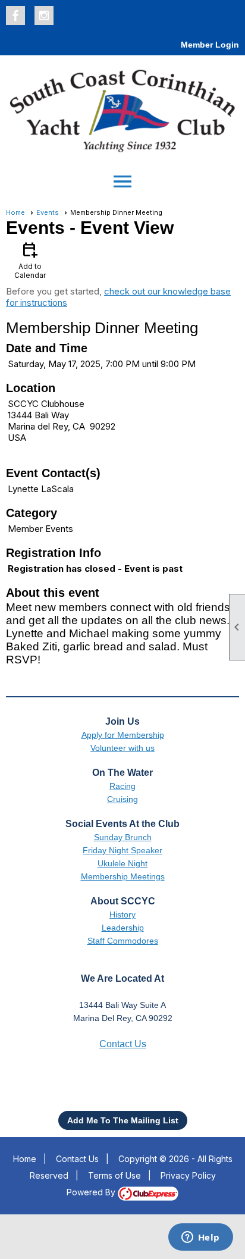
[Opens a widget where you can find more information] (200, 1238)
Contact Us (77, 1159)
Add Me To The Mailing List (122, 1120)
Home (15, 212)
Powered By (92, 1192)
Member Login (210, 44)
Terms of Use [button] (114, 1175)
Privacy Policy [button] (188, 1175)
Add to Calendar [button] (30, 260)
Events (47, 212)
